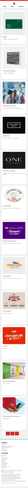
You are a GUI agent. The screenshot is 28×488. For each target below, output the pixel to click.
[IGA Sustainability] (14, 195)
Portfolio (3, 461)
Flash (3, 456)
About (12, 6)
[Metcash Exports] (14, 265)
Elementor (5, 73)
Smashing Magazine (6, 447)
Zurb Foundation (17, 108)
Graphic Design (5, 458)
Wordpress (4, 467)
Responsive (4, 462)
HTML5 (7, 108)
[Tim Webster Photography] (14, 57)
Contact (21, 6)
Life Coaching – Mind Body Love (8, 446)
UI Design (10, 313)
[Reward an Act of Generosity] (14, 230)
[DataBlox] (14, 23)
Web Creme (4, 449)
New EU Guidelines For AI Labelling (8, 479)
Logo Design (10, 39)
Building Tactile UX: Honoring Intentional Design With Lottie (14, 481)
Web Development (5, 466)
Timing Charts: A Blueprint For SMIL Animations (11, 478)
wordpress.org (4, 450)
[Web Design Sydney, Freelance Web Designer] (14, 3)
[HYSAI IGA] (14, 335)
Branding (5, 39)
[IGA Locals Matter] (14, 300)
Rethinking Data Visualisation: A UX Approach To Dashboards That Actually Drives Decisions (11, 475)
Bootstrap (5, 138)
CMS (8, 208)
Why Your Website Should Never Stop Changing (11, 477)
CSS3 (4, 108)
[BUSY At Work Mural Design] (14, 370)
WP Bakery (5, 174)
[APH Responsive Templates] (14, 92)
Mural (4, 383)
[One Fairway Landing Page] (14, 160)
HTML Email (5, 313)
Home (4, 6)
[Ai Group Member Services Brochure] (14, 405)
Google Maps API (13, 173)
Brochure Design (6, 418)
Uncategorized (5, 463)
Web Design (15, 39)
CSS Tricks (4, 444)
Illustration (4, 459)
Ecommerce (4, 455)
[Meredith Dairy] (14, 125)
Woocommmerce (11, 73)
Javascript (11, 108)
